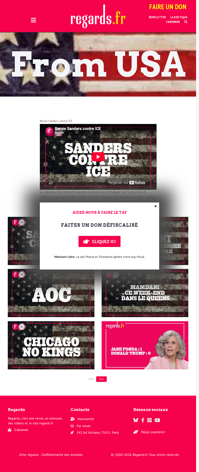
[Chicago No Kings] (51, 345)
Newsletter (85, 419)
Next (101, 379)
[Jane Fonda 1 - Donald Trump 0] (145, 345)
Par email (84, 426)
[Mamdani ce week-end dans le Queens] (145, 293)
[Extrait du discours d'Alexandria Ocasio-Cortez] (51, 293)
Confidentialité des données (62, 454)
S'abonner (21, 430)
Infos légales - (30, 454)
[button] (186, 21)
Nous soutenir (153, 431)
